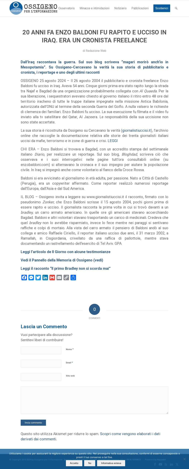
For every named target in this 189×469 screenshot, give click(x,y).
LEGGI (113, 141)
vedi (98, 260)
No (89, 463)
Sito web (70, 376)
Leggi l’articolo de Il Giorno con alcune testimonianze (65, 252)
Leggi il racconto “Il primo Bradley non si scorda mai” (66, 268)
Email (69, 362)
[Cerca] (176, 8)
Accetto (74, 463)
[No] (184, 459)
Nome (69, 349)
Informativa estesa (111, 463)
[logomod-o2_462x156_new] (33, 8)
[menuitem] (45, 8)
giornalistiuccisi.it (136, 130)
